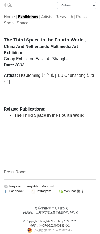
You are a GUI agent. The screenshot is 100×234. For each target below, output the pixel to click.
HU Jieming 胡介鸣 (36, 75)
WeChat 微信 (73, 191)
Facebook (16, 191)
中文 (8, 5)
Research (64, 17)
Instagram (43, 191)
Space (22, 23)
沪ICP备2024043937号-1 (54, 225)
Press (81, 17)
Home (9, 17)
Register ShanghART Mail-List (31, 186)
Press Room (15, 172)
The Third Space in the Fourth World (49, 115)
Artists (46, 17)
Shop (9, 23)
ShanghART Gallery (50, 221)
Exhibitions (28, 17)
